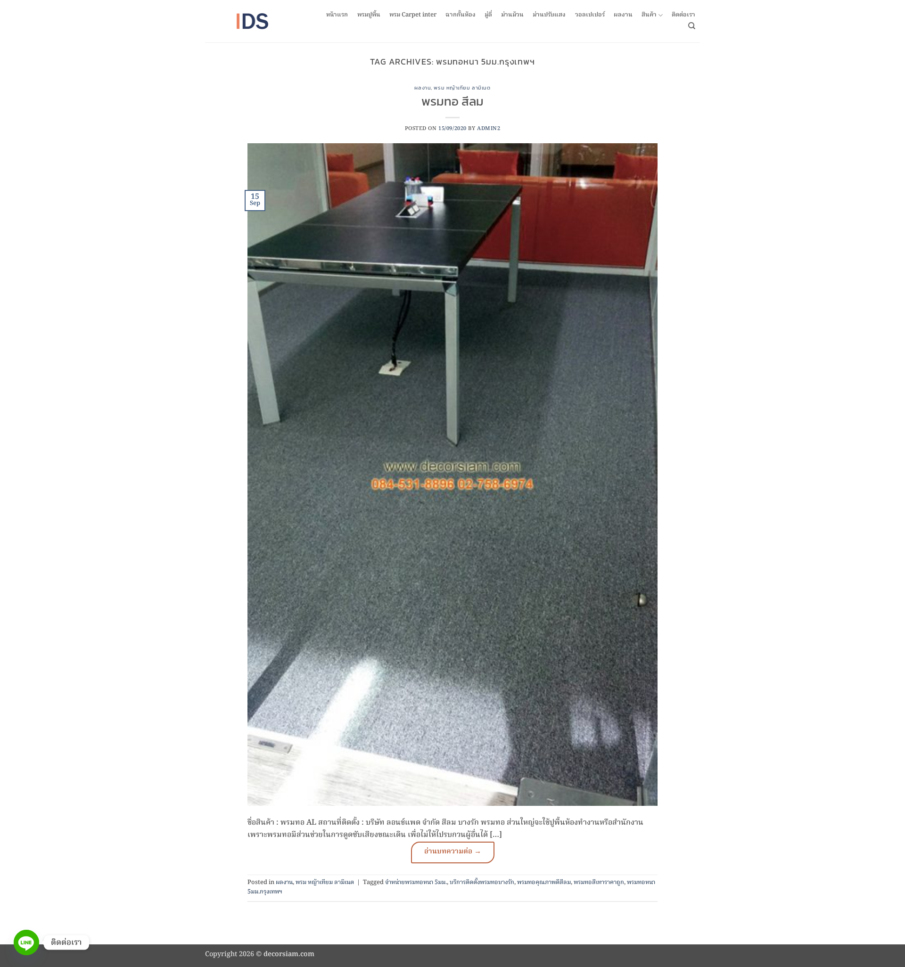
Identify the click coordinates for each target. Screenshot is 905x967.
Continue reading (452, 852)
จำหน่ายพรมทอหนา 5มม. (416, 882)
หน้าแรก (337, 15)
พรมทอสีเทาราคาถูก (599, 882)
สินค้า (649, 15)
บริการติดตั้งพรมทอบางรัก (482, 882)
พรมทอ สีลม (452, 101)
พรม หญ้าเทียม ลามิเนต (462, 87)
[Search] (691, 26)
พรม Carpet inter (412, 15)
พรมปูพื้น (368, 15)
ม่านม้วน (512, 15)
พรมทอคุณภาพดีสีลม (544, 882)
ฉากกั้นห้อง (460, 15)
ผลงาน (623, 15)
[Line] (26, 942)
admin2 (488, 128)
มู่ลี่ (488, 15)
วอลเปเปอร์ (590, 15)
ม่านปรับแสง (549, 15)
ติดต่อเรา (683, 15)
